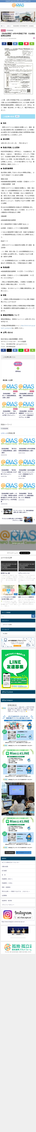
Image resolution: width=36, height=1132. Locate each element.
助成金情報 (10, 30)
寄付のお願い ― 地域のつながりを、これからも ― (16, 891)
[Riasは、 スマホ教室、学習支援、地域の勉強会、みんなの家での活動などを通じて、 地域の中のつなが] (18, 731)
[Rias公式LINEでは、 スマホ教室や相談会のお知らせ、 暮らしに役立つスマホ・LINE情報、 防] (18, 833)
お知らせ (3, 30)
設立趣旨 (4, 870)
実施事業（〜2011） (7, 883)
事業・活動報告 (6, 887)
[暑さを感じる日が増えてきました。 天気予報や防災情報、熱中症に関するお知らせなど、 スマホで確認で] (18, 765)
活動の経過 (5, 866)
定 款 (4, 874)
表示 (17, 116)
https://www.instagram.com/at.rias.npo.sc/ (13, 921)
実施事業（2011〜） (7, 879)
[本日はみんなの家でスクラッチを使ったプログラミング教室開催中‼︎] (18, 799)
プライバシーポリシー (8, 904)
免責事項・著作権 (7, 900)
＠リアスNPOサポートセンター (10, 862)
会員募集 (4, 895)
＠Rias (18, 371)
